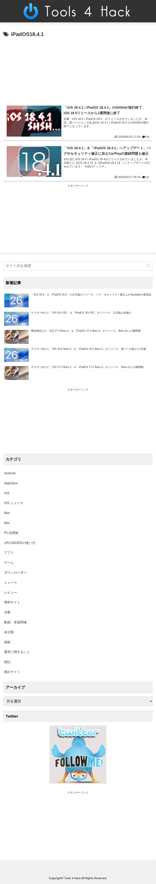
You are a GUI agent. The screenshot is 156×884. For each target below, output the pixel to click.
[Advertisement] (78, 69)
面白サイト (12, 672)
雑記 (7, 662)
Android (9, 473)
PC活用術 (11, 533)
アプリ (9, 552)
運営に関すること (17, 652)
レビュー (10, 592)
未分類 (9, 632)
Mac (7, 513)
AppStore (11, 483)
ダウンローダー (15, 572)
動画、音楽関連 (15, 622)
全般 (7, 612)
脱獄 (7, 642)
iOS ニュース (13, 503)
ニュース (10, 582)
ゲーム (9, 562)
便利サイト (12, 602)
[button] (148, 266)
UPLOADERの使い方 (19, 543)
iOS (7, 493)
